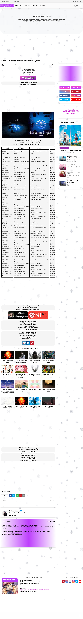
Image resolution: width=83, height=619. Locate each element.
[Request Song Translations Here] (28, 79)
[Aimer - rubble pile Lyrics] (35, 355)
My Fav (42, 5)
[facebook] (10, 515)
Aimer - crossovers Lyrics (48, 361)
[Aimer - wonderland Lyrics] (21, 401)
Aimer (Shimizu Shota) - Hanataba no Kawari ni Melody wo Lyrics (7, 392)
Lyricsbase (34, 5)
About (3, 1)
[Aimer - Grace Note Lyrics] (48, 401)
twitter (66, 99)
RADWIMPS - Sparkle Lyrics (70, 150)
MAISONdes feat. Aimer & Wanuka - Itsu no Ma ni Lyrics (21, 376)
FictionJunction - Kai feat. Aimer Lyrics (21, 361)
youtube (77, 99)
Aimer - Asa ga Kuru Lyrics (48, 375)
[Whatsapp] (17, 495)
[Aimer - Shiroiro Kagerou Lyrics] (7, 401)
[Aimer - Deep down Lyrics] (35, 369)
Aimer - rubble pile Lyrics (35, 361)
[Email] (23, 495)
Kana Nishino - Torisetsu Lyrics (73, 172)
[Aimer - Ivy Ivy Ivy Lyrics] (7, 369)
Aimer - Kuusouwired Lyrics (48, 390)
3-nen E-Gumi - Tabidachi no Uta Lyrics (73, 181)
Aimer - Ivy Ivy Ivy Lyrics (8, 375)
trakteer (77, 91)
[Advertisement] (41, 45)
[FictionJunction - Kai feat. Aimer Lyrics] (21, 355)
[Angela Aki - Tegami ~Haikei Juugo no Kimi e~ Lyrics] (62, 158)
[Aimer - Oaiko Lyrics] (35, 384)
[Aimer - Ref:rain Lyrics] (62, 167)
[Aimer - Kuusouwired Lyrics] (48, 384)
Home (16, 5)
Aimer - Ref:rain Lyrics (73, 165)
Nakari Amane (14, 511)
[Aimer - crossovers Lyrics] (48, 355)
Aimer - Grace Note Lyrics (48, 406)
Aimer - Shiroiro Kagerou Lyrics (7, 406)
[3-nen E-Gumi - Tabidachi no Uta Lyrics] (62, 183)
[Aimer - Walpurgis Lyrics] (7, 355)
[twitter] (12, 515)
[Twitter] (13, 495)
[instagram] (18, 515)
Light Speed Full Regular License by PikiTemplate (35, 589)
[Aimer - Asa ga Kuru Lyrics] (48, 369)
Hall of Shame (15, 1)
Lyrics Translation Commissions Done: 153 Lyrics (70, 112)
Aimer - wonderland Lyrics (21, 406)
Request (8, 1)
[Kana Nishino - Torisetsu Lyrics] (62, 174)
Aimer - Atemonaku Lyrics (21, 390)
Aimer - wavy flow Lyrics (35, 406)
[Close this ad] (80, 615)
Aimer (8, 491)
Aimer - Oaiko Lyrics (35, 389)
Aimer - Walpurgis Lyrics (8, 361)
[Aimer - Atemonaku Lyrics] (21, 384)
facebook (65, 95)
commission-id (76, 87)
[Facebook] (10, 495)
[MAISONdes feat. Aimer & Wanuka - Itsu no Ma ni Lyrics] (21, 369)
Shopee (20, 534)
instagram (77, 95)
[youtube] (15, 515)
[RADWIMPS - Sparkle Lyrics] (70, 135)
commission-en (64, 87)
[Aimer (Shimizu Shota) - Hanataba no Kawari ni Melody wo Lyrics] (7, 384)
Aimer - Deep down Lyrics (35, 375)
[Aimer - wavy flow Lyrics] (35, 401)
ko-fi (66, 91)
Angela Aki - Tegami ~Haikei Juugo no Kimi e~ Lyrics (73, 158)
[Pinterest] (20, 495)
